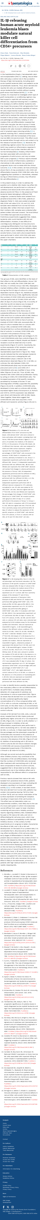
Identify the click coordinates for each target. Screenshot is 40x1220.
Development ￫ (17, 1211)
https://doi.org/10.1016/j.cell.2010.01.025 (18, 997)
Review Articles (7, 1176)
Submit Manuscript (9, 1148)
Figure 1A (19, 292)
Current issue (7, 1125)
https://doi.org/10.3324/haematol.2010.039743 (20, 1086)
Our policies (6, 1135)
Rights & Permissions (9, 1196)
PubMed (11, 885)
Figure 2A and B (7, 386)
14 (34, 799)
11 (8, 168)
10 (10, 168)
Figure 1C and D (16, 345)
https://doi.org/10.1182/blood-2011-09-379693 (20, 929)
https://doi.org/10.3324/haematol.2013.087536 (20, 1104)
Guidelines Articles (8, 1178)
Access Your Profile (9, 1159)
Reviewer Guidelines (9, 1157)
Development (7, 1202)
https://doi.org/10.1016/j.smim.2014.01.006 (19, 942)
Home (5, 1123)
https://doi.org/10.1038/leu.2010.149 (17, 1063)
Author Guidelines (8, 1146)
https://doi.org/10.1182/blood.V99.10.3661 (18, 1047)
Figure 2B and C (30, 402)
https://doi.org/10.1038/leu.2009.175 (17, 986)
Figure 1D (25, 352)
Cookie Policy (7, 1185)
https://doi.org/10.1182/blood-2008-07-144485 (20, 972)
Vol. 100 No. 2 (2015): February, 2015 (12, 10)
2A (18, 372)
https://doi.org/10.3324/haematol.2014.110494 (15, 60)
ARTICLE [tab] (3, 71)
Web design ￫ (7, 1211)
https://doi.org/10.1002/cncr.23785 (16, 1013)
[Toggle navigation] (3, 3)
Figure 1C (33, 338)
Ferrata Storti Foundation (27, 1209)
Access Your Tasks (8, 1161)
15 (7, 787)
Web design (6, 1200)
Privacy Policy (7, 1189)
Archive (5, 1129)
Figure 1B (22, 302)
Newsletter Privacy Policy (11, 1187)
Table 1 (10, 201)
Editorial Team (7, 1133)
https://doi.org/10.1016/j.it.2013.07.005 (17, 913)
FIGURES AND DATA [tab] (16, 71)
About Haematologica (10, 1131)
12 (9, 787)
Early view (6, 1127)
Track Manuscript (8, 1150)
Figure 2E (10, 721)
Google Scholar (22, 888)
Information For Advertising (11, 1169)
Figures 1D (9, 372)
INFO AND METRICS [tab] (33, 71)
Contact (5, 1139)
